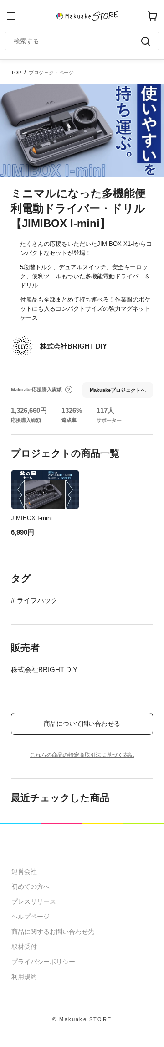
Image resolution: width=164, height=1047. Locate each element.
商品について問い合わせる (82, 723)
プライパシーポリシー (43, 961)
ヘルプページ (30, 916)
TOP (16, 72)
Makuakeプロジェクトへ (118, 390)
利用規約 (24, 976)
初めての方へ (30, 886)
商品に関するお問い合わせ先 (52, 931)
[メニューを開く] (11, 16)
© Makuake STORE (82, 1019)
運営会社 (24, 871)
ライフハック (37, 600)
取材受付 (24, 946)
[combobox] (77, 41)
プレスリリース (33, 901)
